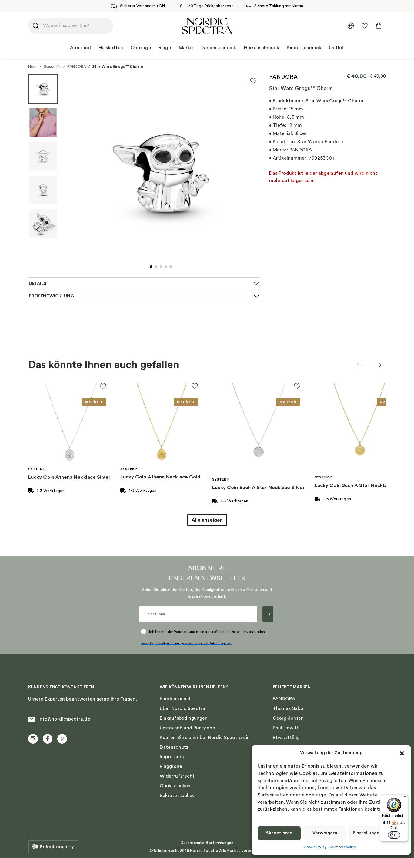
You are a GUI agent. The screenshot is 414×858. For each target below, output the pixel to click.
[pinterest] (62, 739)
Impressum (172, 756)
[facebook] (47, 739)
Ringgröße (171, 766)
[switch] (394, 835)
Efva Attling (286, 737)
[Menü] (404, 798)
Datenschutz (174, 747)
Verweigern (324, 833)
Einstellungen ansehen (377, 833)
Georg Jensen (288, 718)
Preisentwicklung (51, 296)
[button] (402, 753)
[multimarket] (351, 26)
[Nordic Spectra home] (207, 26)
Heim (33, 67)
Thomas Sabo (288, 708)
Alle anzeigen (207, 520)
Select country (57, 846)
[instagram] (33, 739)
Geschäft (52, 67)
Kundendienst (175, 698)
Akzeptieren (278, 833)
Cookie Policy (315, 847)
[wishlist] (365, 26)
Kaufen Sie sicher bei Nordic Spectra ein (205, 737)
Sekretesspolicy (342, 847)
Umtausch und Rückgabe (187, 727)
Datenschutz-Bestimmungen (207, 843)
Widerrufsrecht (177, 776)
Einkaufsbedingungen (184, 718)
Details (37, 283)
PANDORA (76, 67)
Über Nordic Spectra (182, 708)
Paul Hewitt (286, 727)
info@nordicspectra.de (64, 719)
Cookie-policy (175, 785)
